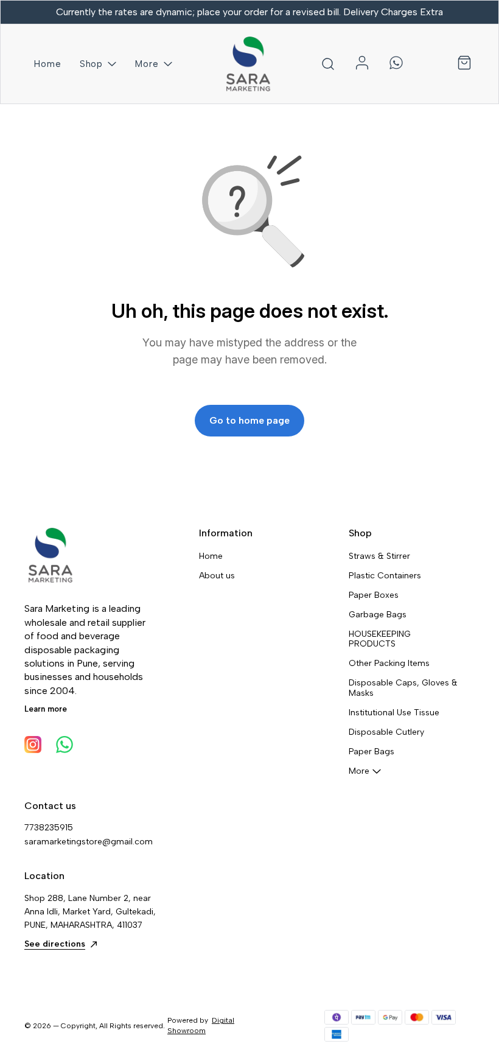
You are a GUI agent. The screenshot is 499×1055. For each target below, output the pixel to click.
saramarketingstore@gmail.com (88, 841)
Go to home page (249, 420)
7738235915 (48, 827)
